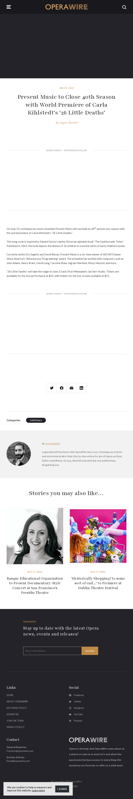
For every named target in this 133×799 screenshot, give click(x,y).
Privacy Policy (15, 727)
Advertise (13, 714)
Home (10, 695)
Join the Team (15, 720)
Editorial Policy (17, 707)
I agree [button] (62, 789)
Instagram (79, 707)
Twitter (77, 701)
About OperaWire (17, 701)
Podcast (78, 720)
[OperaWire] (67, 7)
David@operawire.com (18, 761)
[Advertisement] (66, 181)
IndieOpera (36, 420)
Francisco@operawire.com (20, 751)
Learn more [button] (38, 790)
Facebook (79, 695)
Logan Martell (68, 123)
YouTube (78, 714)
